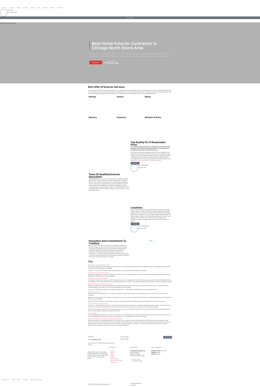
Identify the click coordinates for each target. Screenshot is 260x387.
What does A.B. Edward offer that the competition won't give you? (105, 318)
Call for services (124, 336)
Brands (18, 7)
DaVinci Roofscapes (143, 160)
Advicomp (133, 385)
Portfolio (25, 7)
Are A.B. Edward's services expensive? (98, 303)
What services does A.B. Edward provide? (98, 265)
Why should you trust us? (94, 291)
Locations (11, 7)
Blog (39, 7)
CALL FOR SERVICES (143, 165)
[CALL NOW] (3, 12)
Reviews (33, 7)
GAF (136, 160)
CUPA (149, 160)
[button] (151, 242)
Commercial (60, 7)
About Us (45, 7)
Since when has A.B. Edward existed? (97, 278)
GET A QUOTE (95, 62)
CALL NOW (10, 10)
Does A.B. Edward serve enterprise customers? (100, 284)
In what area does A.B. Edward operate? (98, 272)
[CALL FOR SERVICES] (134, 168)
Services (3, 7)
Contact (52, 7)
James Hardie (157, 160)
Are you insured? (92, 313)
